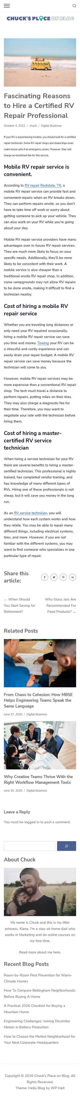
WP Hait (57, 1088)
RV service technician (30, 513)
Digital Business (51, 126)
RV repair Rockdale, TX (43, 185)
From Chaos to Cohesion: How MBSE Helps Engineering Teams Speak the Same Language (38, 700)
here (56, 952)
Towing (43, 343)
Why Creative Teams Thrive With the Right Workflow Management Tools (38, 779)
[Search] (66, 846)
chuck (33, 126)
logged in (31, 822)
